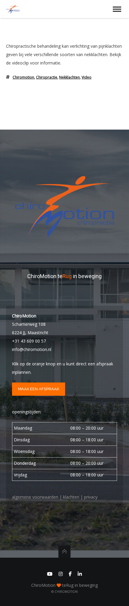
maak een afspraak (38, 389)
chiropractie (46, 77)
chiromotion (23, 77)
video (87, 77)
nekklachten (69, 77)
